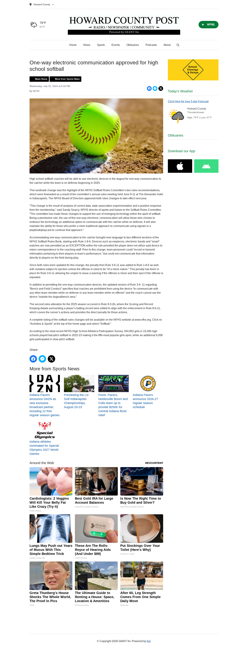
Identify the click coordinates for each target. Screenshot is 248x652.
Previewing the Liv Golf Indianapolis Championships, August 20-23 (76, 401)
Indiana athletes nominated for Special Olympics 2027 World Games (44, 447)
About (167, 44)
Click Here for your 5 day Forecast (188, 101)
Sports (101, 44)
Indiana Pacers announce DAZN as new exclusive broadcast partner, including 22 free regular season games (45, 405)
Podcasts (151, 44)
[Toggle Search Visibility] (178, 45)
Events (116, 44)
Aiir (148, 641)
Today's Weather (180, 91)
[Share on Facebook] (149, 88)
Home (73, 44)
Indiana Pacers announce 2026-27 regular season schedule (145, 401)
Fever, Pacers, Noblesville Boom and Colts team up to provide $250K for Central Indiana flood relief (113, 405)
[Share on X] (160, 88)
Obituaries (133, 44)
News (86, 44)
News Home (41, 79)
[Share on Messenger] (155, 88)
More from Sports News (67, 79)
